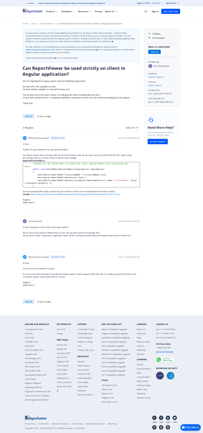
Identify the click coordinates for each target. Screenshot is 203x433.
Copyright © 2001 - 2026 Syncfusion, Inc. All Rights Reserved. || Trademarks (55, 428)
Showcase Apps (144, 385)
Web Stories (83, 386)
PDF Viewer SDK (32, 366)
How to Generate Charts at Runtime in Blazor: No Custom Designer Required (72, 3)
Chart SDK (29, 337)
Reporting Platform (33, 387)
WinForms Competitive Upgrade (116, 354)
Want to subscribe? (159, 46)
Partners (140, 354)
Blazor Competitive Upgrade (114, 329)
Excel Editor (62, 374)
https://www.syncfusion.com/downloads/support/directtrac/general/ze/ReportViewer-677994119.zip (75, 194)
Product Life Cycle (86, 350)
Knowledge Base (85, 333)
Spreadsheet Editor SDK (35, 375)
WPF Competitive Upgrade (113, 358)
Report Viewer (155, 85)
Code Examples (84, 378)
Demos (140, 364)
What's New (142, 389)
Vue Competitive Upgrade (113, 346)
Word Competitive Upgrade (114, 366)
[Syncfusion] (36, 417)
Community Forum (86, 329)
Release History (144, 397)
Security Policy (77, 424)
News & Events (143, 341)
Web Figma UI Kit (109, 402)
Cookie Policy (43, 424)
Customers (142, 333)
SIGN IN (28, 116)
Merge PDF (62, 349)
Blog (139, 337)
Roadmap (141, 393)
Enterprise (66, 11)
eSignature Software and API (38, 391)
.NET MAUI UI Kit (109, 385)
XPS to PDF (62, 357)
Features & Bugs (85, 341)
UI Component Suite (34, 329)
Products (50, 11)
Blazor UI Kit (107, 393)
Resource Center (85, 394)
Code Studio (30, 379)
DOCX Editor (62, 369)
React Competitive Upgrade (114, 341)
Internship (141, 350)
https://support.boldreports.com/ (40, 49)
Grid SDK (29, 333)
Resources (83, 11)
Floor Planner (63, 365)
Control (152, 82)
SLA (79, 346)
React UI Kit (107, 389)
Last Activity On (156, 98)
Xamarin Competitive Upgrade (115, 350)
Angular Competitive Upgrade (115, 333)
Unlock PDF (62, 345)
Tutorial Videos (143, 377)
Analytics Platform (33, 383)
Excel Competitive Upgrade (114, 370)
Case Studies (83, 369)
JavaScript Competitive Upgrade (116, 337)
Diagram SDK (31, 354)
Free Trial (61, 329)
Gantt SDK (29, 346)
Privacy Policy (30, 424)
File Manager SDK (33, 358)
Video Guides (142, 381)
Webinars (82, 390)
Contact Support (158, 141)
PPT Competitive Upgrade (113, 375)
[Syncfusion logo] (33, 10)
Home (25, 23)
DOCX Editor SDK (32, 370)
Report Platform (46, 23)
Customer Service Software (37, 395)
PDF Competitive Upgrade (113, 362)
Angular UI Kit (108, 397)
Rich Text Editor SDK (34, 350)
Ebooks (81, 361)
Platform (152, 73)
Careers (140, 346)
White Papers (83, 365)
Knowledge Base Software (37, 399)
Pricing (98, 11)
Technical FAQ (84, 374)
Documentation (144, 368)
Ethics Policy (112, 424)
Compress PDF (63, 353)
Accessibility (83, 382)
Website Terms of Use (60, 424)
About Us (109, 11)
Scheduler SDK (31, 341)
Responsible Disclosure (95, 424)
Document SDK (32, 362)
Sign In (155, 11)
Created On (154, 90)
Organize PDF (63, 361)
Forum (34, 23)
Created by (153, 62)
